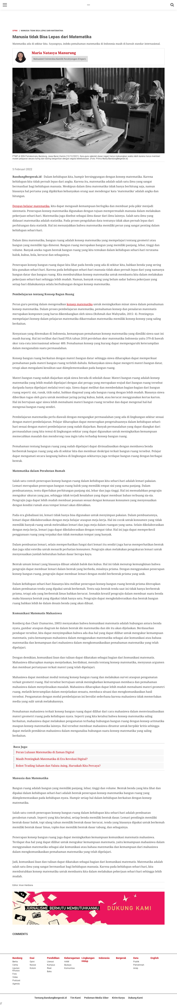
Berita (15, 961)
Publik (136, 961)
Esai (32, 958)
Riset (49, 968)
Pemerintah (138, 965)
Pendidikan (53, 958)
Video (15, 977)
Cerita (15, 965)
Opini (14, 31)
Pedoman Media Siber (96, 997)
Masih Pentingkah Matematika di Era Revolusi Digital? (52, 759)
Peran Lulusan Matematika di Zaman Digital (45, 752)
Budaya (67, 965)
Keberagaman (72, 958)
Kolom (33, 968)
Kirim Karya (118, 997)
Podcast (16, 980)
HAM (66, 961)
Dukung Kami (135, 997)
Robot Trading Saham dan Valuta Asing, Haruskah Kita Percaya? (58, 766)
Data (135, 958)
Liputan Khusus (16, 969)
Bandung (17, 958)
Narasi (33, 965)
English (155, 958)
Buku (49, 971)
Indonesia (104, 958)
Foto (14, 974)
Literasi (50, 961)
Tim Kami (75, 997)
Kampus (51, 965)
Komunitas (69, 968)
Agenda (16, 984)
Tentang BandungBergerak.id (50, 997)
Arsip (135, 968)
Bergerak (121, 958)
